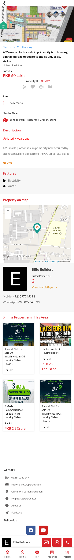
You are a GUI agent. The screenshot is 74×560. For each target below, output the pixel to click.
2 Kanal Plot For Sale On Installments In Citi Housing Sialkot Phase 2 (52, 414)
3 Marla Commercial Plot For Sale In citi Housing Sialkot (14, 412)
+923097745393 (24, 296)
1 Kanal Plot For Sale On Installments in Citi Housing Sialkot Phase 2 (15, 356)
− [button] (8, 216)
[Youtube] (43, 530)
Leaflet (37, 261)
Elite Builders (42, 269)
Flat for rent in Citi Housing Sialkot (51, 351)
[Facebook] (30, 530)
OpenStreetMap (51, 261)
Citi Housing (24, 47)
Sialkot (7, 47)
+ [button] (8, 210)
